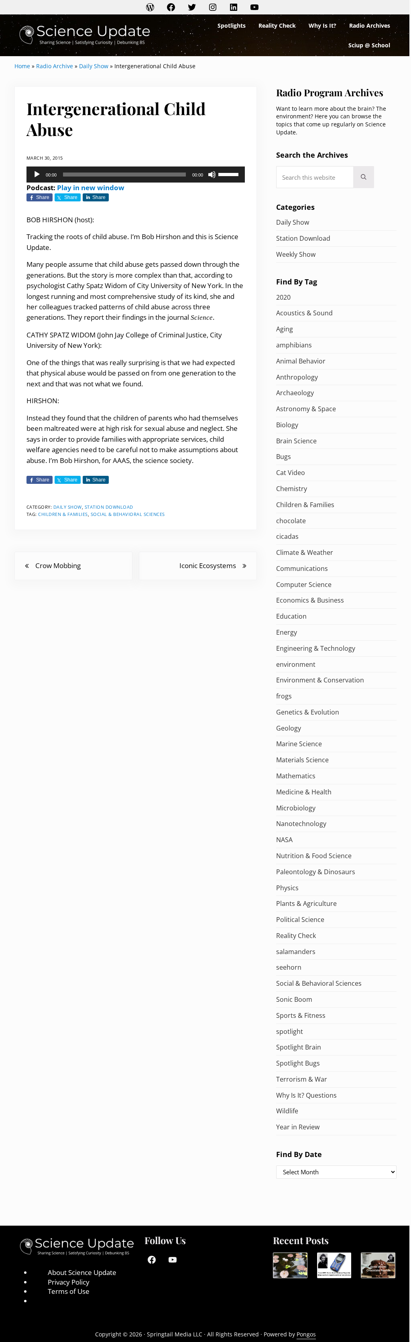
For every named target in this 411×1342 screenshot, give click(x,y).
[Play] (37, 175)
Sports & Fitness (301, 1015)
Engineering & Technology (315, 648)
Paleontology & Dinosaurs (315, 871)
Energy (286, 632)
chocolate (291, 520)
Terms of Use (69, 1291)
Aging (284, 329)
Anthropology (297, 377)
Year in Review (297, 1127)
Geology (288, 728)
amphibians (294, 345)
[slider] (229, 173)
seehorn (288, 967)
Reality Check (296, 935)
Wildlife (287, 1110)
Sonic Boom (294, 999)
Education (291, 616)
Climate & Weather (304, 552)
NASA (284, 839)
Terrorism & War (301, 1079)
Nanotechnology (301, 823)
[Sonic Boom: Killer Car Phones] (334, 1265)
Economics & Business (310, 600)
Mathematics (295, 775)
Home (22, 66)
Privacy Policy (69, 1282)
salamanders (295, 951)
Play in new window (90, 187)
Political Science (300, 919)
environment (295, 664)
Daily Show (93, 66)
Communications (302, 568)
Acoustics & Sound (304, 313)
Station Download (109, 507)
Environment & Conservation (320, 680)
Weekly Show (295, 254)
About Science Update (82, 1272)
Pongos (306, 1334)
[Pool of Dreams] (290, 1265)
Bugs (283, 456)
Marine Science (299, 743)
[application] (135, 174)
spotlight (289, 1031)
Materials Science (302, 759)
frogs (284, 696)
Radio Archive (54, 66)
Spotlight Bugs (298, 1063)
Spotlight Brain (298, 1047)
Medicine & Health (304, 792)
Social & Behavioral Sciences (128, 514)
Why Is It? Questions (306, 1095)
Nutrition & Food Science (314, 855)
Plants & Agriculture (306, 903)
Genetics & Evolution (307, 712)
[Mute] (212, 175)
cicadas (287, 536)
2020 (283, 297)
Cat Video (290, 472)
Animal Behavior (301, 361)
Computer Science (304, 584)
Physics (287, 887)
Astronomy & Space (306, 408)
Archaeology (295, 392)
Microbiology (295, 808)
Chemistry (291, 488)
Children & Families (63, 514)
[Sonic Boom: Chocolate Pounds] (378, 1265)
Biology (287, 424)
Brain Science (296, 441)
